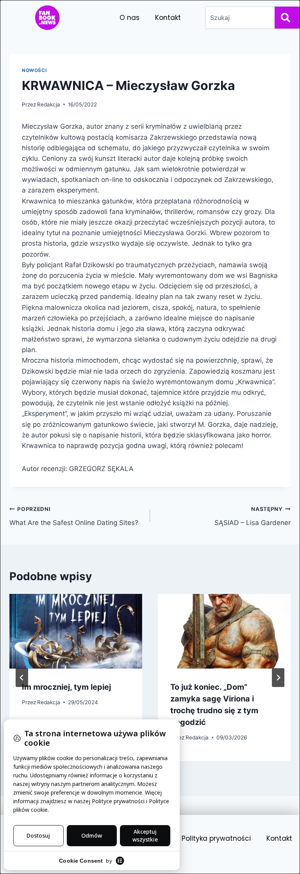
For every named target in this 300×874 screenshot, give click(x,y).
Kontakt (168, 17)
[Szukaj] (287, 18)
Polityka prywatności (216, 838)
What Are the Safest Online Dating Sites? (73, 516)
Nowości (34, 70)
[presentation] (75, 631)
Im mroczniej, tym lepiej (66, 687)
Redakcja (48, 104)
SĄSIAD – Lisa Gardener (252, 516)
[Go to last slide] (22, 677)
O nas (129, 17)
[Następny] (278, 677)
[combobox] (238, 18)
